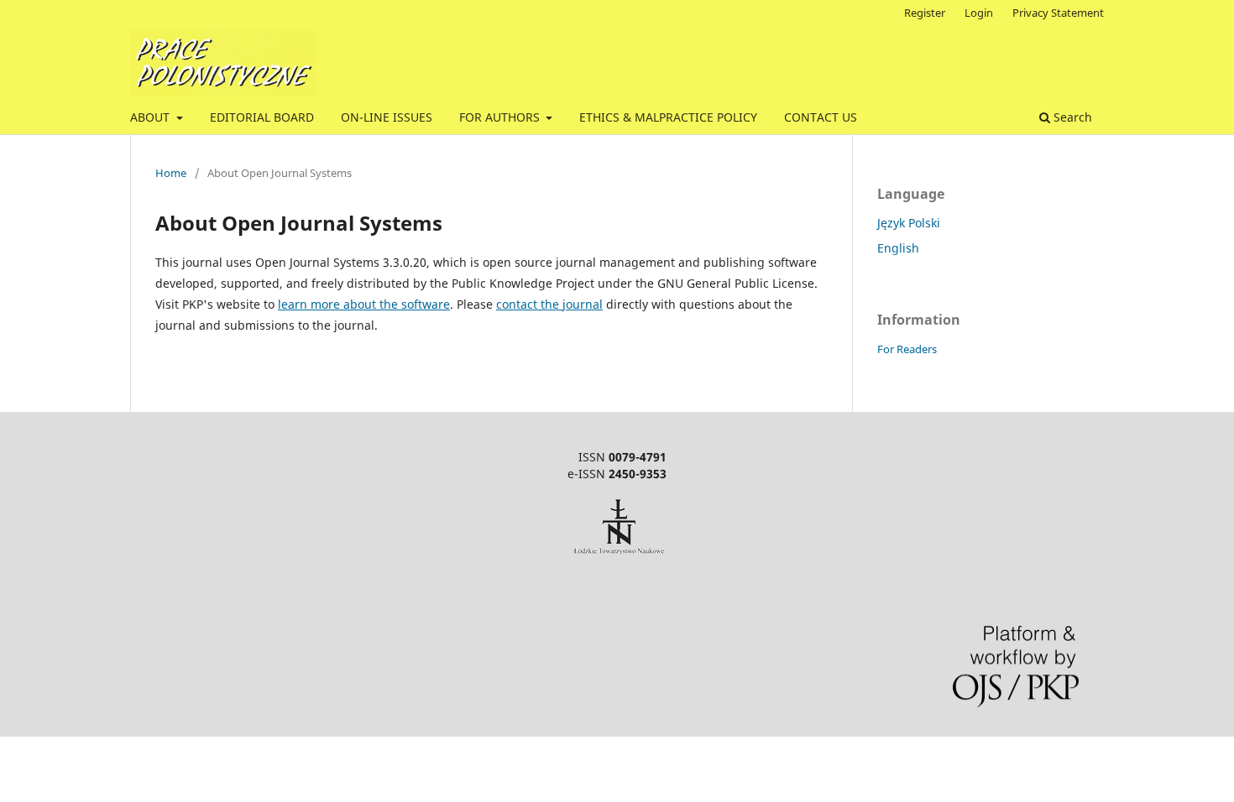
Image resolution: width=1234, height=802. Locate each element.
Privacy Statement (1058, 12)
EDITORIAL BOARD (262, 117)
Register (924, 12)
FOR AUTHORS (501, 117)
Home (170, 172)
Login (979, 12)
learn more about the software (364, 304)
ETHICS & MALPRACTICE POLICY (668, 117)
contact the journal (549, 304)
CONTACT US (820, 117)
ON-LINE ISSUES (386, 117)
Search (1071, 117)
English (898, 248)
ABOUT (151, 117)
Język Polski (908, 223)
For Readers (907, 349)
